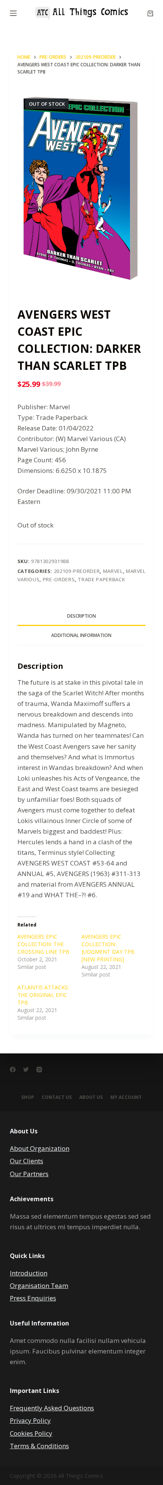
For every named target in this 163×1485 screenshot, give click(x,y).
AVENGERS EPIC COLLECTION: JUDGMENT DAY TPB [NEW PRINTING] (108, 948)
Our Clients (26, 1160)
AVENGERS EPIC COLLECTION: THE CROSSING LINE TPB (43, 944)
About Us (91, 1097)
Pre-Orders (59, 579)
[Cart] (150, 13)
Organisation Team (39, 1285)
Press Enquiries (33, 1298)
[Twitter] (26, 1069)
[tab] (81, 616)
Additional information (81, 635)
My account (126, 1097)
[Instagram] (39, 1069)
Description (81, 616)
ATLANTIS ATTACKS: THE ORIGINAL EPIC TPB (43, 995)
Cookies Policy (31, 1433)
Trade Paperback (101, 579)
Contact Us (57, 1097)
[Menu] (13, 13)
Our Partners (29, 1173)
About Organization (39, 1148)
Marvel (113, 571)
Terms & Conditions (39, 1445)
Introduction (28, 1273)
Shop (27, 1097)
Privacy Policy (30, 1420)
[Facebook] (13, 1069)
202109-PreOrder (77, 571)
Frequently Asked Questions (52, 1408)
